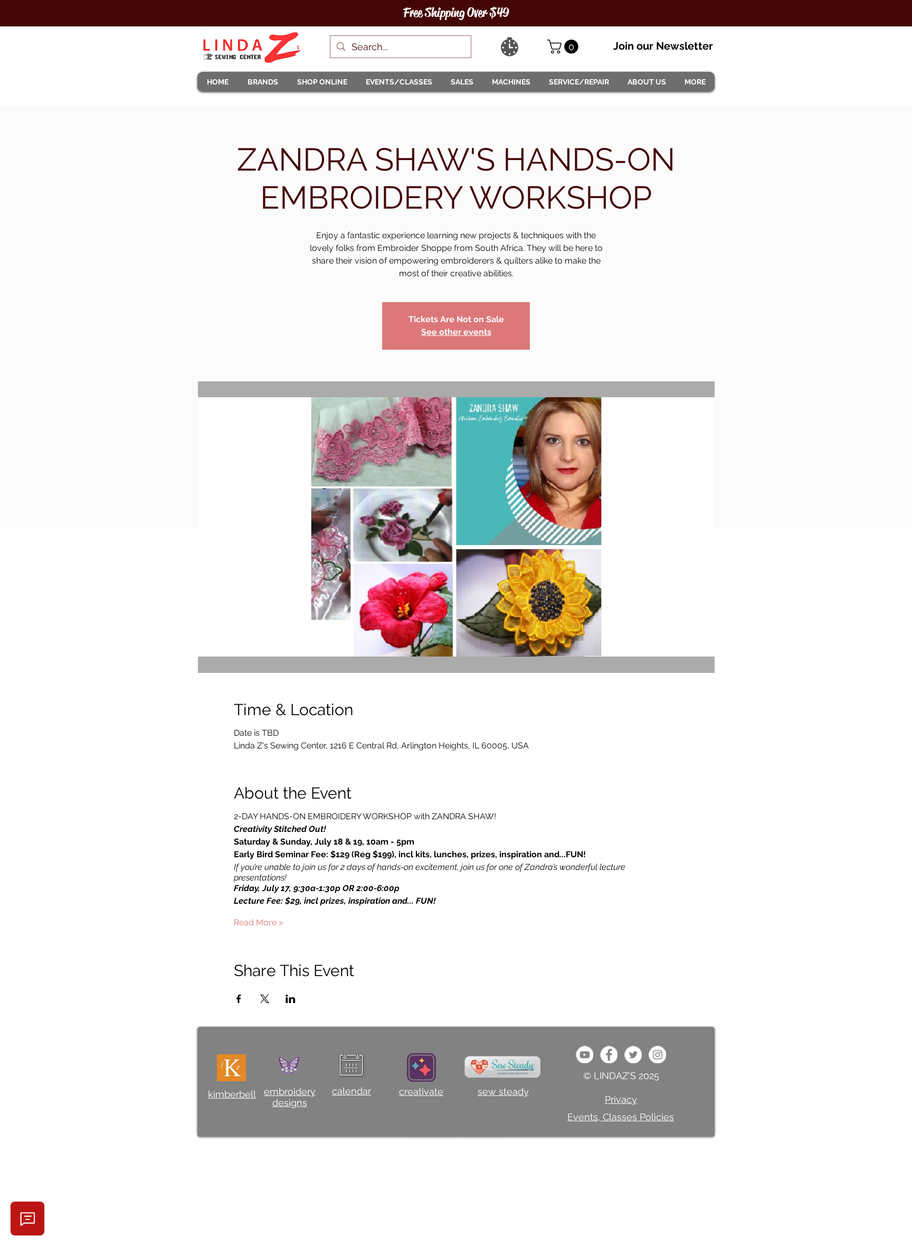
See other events (456, 332)
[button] (262, 82)
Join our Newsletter (663, 46)
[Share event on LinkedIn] (291, 999)
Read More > (258, 922)
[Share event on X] (265, 999)
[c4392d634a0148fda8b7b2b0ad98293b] (633, 1054)
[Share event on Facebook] (239, 999)
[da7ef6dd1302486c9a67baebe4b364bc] (657, 1054)
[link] (564, 47)
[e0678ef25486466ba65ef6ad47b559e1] (609, 1054)
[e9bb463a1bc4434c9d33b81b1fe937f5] (584, 1054)
